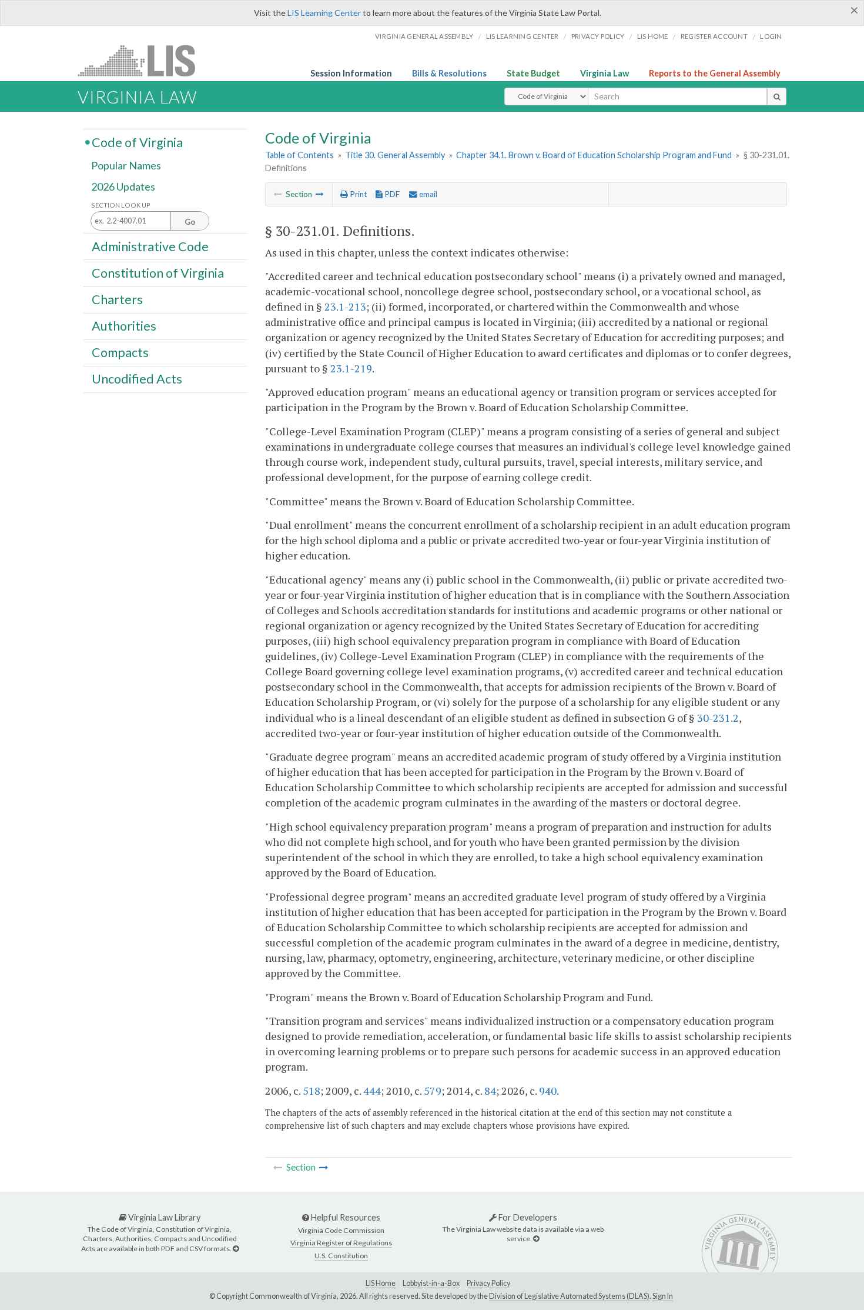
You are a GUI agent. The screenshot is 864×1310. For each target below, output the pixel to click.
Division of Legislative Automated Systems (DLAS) (569, 1296)
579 (432, 1091)
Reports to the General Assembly (715, 73)
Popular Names (126, 165)
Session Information (351, 73)
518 (311, 1091)
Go (190, 221)
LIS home (652, 36)
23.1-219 (351, 368)
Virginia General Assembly (424, 36)
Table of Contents (299, 155)
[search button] (776, 96)
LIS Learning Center (324, 13)
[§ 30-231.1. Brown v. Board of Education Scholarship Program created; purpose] (320, 194)
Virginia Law (604, 73)
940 (548, 1091)
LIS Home (381, 1283)
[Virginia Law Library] (236, 1248)
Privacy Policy (598, 36)
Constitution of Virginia (158, 272)
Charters (117, 299)
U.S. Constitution (341, 1255)
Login (771, 36)
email (427, 194)
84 (490, 1091)
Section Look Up (120, 205)
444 (372, 1091)
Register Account (714, 36)
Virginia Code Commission (341, 1230)
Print (357, 194)
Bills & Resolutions (449, 73)
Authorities (124, 326)
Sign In (662, 1296)
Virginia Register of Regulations (341, 1242)
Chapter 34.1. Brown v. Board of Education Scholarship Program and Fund (594, 155)
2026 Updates (123, 186)
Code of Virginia (137, 141)
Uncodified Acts (137, 378)
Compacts (120, 352)
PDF (391, 194)
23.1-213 (345, 306)
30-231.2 (718, 718)
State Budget (533, 73)
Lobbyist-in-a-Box (431, 1283)
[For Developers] (536, 1238)
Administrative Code (150, 246)
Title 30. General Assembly (395, 155)
